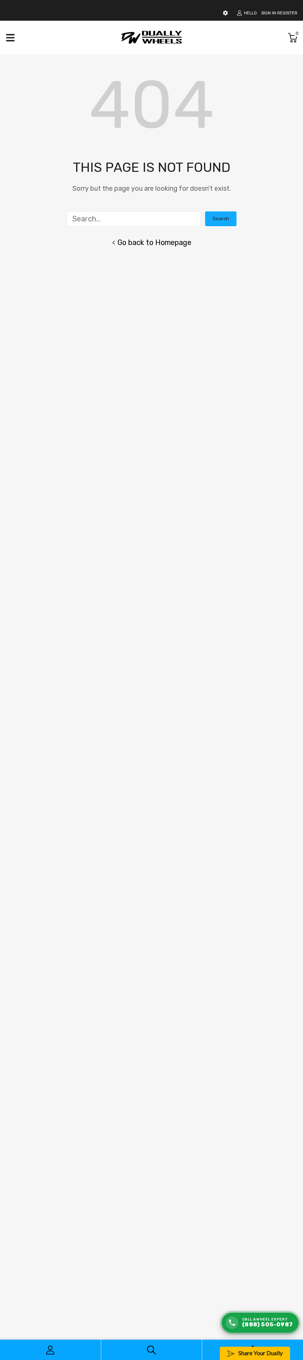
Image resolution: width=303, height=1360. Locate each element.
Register (287, 13)
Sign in (268, 13)
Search (220, 218)
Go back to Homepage (154, 242)
